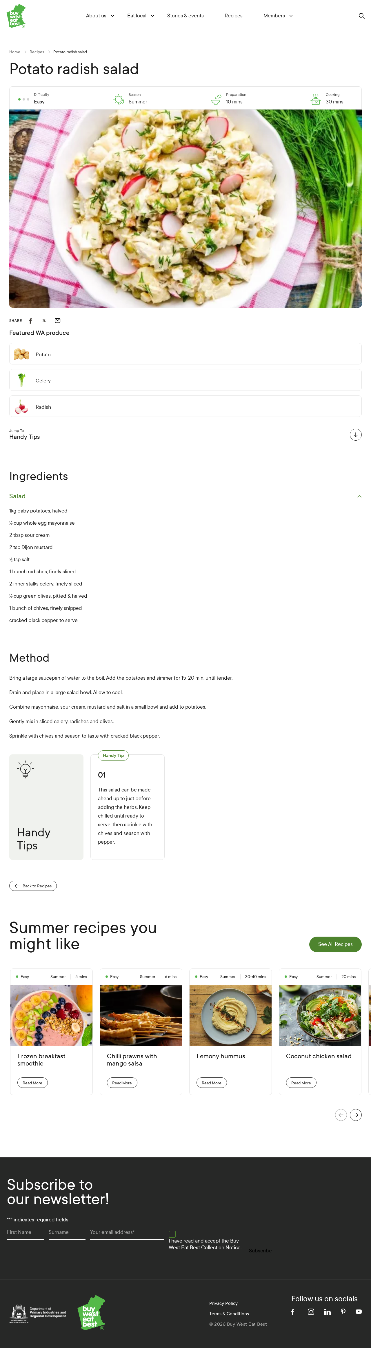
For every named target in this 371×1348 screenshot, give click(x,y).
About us (96, 16)
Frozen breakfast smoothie (41, 1060)
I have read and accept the (205, 1244)
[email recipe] (61, 321)
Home (14, 52)
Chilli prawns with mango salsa (132, 1060)
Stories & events (185, 16)
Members (274, 16)
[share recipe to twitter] (48, 321)
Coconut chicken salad (319, 1056)
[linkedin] (327, 1312)
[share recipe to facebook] (35, 321)
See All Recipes (335, 944)
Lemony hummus (221, 1056)
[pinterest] (343, 1312)
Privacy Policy (223, 1303)
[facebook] (294, 1312)
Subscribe (260, 1251)
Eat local (136, 16)
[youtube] (359, 1311)
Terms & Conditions (229, 1313)
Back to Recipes (37, 886)
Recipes (234, 16)
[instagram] (311, 1312)
